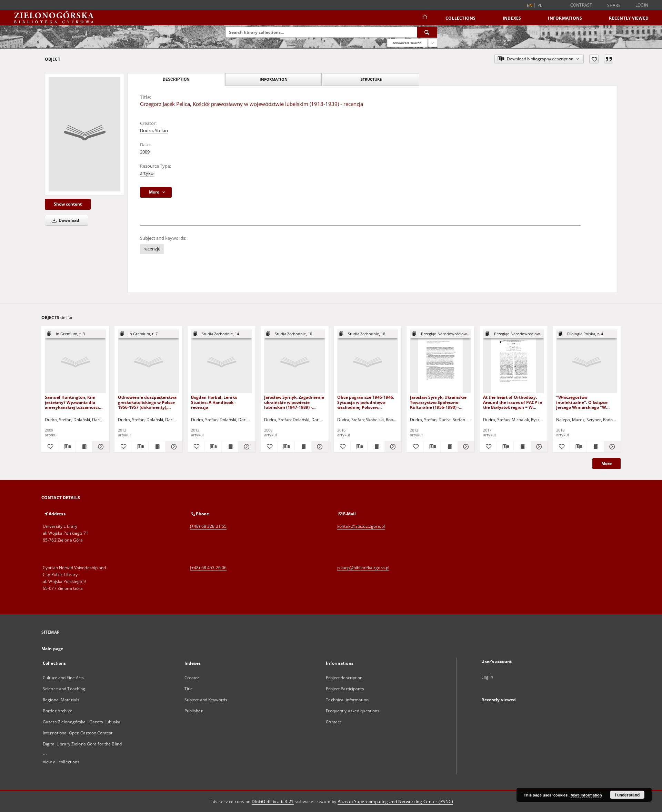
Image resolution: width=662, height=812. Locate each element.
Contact (333, 722)
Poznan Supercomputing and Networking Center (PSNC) (395, 801)
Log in (487, 677)
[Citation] (608, 59)
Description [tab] (176, 79)
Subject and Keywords (205, 700)
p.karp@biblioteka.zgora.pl (363, 568)
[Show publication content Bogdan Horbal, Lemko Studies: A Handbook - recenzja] (230, 446)
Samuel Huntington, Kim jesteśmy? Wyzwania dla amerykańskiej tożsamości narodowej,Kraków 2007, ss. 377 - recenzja (73, 402)
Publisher (193, 711)
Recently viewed (629, 18)
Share (614, 5)
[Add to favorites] (594, 59)
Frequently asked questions (352, 711)
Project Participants (345, 689)
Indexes (512, 18)
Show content (68, 204)
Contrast (581, 5)
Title (188, 689)
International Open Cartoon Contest (77, 733)
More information (586, 795)
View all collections (61, 762)
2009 (145, 152)
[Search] (427, 32)
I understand (627, 795)
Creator (192, 678)
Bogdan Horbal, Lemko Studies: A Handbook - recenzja (214, 402)
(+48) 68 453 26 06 (208, 568)
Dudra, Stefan (154, 130)
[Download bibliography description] (66, 446)
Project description (344, 678)
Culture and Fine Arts (63, 678)
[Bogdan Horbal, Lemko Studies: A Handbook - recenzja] (221, 362)
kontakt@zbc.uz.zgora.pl (361, 526)
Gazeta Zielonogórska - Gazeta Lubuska (81, 722)
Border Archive (57, 711)
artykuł (147, 173)
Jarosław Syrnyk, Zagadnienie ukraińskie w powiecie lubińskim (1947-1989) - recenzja (294, 402)
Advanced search (407, 42)
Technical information (347, 700)
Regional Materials (61, 700)
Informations (565, 18)
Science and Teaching (64, 689)
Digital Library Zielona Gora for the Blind (82, 744)
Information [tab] (274, 79)
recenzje (151, 249)
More (606, 463)
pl (540, 5)
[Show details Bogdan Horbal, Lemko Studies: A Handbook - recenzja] (246, 446)
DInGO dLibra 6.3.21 (273, 801)
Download (68, 220)
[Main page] (424, 18)
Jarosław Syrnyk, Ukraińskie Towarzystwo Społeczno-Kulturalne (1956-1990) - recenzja (438, 402)
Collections (460, 18)
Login (641, 5)
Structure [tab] (371, 79)
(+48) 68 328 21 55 (208, 526)
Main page (52, 649)
